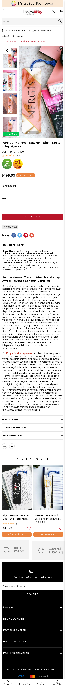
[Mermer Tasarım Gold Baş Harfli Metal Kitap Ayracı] (17, 487)
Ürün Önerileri (12, 435)
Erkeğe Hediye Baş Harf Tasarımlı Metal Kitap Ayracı (48, 517)
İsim (4, 198)
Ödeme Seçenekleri (14, 427)
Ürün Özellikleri (13, 245)
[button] (28, 132)
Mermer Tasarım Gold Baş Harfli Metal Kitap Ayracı (15, 517)
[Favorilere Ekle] (59, 50)
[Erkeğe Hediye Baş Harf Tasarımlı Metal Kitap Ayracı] (48, 487)
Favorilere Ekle (29, 528)
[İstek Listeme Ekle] (4, 446)
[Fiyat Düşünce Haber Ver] (12, 446)
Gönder (32, 594)
